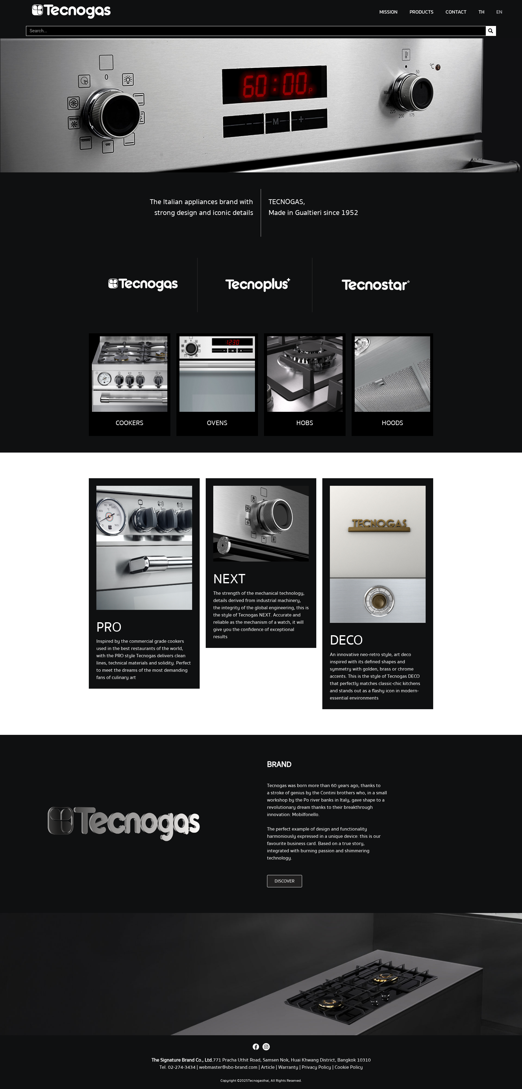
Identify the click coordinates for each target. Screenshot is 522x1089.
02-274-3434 (182, 1067)
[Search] (491, 31)
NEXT (229, 579)
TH (481, 11)
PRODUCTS (421, 11)
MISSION (388, 11)
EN (499, 11)
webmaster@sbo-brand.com (228, 1067)
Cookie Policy (349, 1067)
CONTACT (456, 11)
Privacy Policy (316, 1067)
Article (268, 1067)
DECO (346, 640)
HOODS (392, 423)
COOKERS (129, 423)
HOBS (304, 423)
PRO (108, 627)
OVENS (217, 423)
